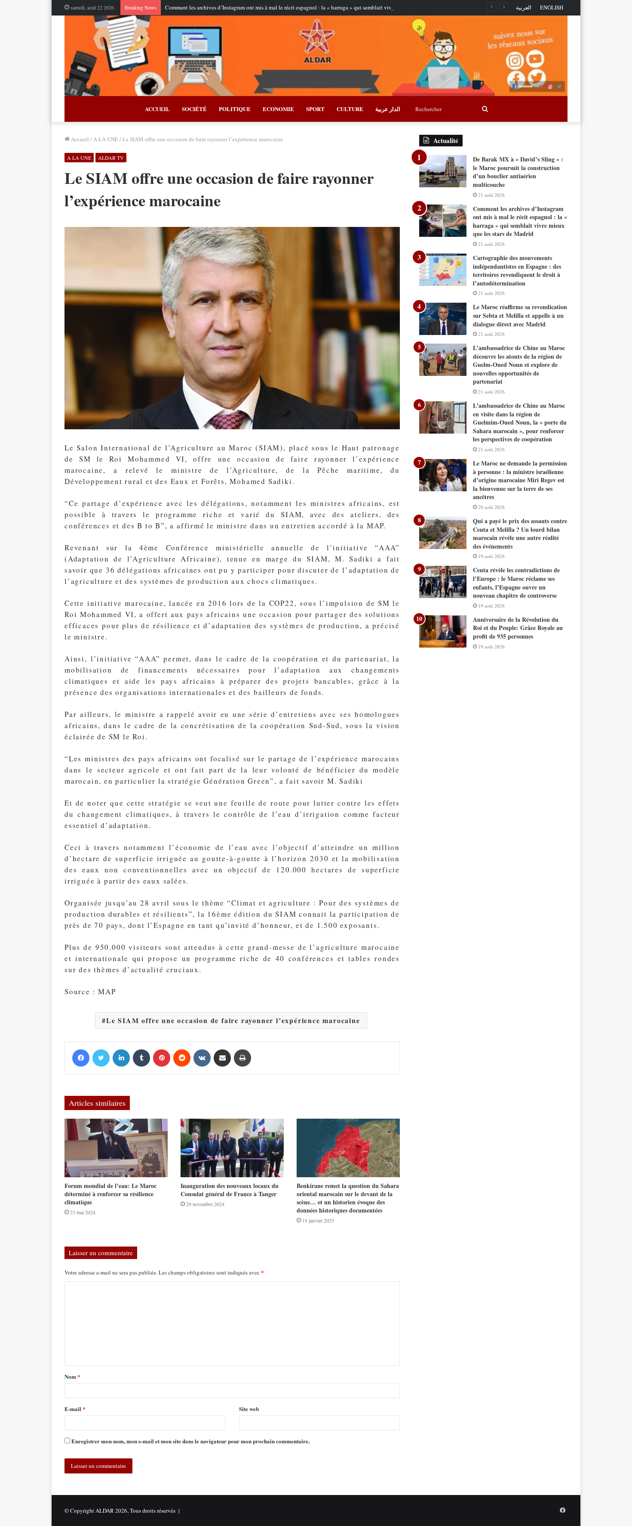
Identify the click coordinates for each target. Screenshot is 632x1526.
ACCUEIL (157, 109)
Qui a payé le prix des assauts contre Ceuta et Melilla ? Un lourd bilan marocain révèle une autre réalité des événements (520, 533)
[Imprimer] (242, 1058)
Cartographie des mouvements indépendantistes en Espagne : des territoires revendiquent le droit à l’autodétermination (517, 270)
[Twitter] (101, 1058)
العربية (523, 7)
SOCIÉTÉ (194, 109)
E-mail (75, 1409)
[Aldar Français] (316, 56)
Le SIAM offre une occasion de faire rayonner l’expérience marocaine (233, 1020)
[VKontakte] (202, 1058)
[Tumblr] (141, 1058)
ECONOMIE (278, 109)
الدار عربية (387, 109)
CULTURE (350, 109)
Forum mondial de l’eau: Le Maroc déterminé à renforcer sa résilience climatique (110, 1194)
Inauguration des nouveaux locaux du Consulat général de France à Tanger (230, 1189)
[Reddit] (181, 1058)
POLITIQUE (235, 109)
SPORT (315, 109)
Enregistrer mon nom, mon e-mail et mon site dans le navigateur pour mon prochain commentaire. (190, 1441)
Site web (249, 1409)
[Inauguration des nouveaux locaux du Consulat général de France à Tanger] (232, 1148)
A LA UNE (105, 139)
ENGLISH (551, 7)
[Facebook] (80, 1058)
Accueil (79, 139)
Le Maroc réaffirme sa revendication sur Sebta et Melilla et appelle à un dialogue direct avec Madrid (520, 315)
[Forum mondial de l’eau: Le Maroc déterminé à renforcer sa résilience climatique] (116, 1148)
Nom (72, 1376)
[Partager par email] (222, 1058)
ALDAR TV (111, 157)
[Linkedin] (121, 1058)
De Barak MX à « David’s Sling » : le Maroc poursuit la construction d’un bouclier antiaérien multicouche (518, 172)
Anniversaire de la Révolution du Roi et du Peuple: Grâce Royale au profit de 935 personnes (518, 628)
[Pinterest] (161, 1058)
